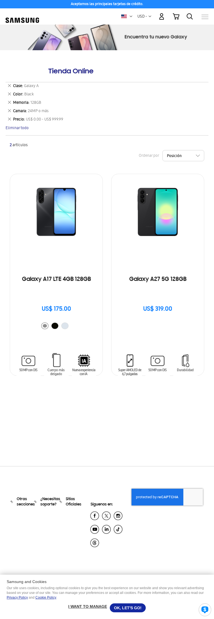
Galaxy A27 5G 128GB (157, 279)
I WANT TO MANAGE (87, 606)
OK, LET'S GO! (128, 608)
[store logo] (22, 14)
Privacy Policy (17, 597)
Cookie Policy (45, 597)
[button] (131, 16)
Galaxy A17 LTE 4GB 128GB (56, 279)
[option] (44, 325)
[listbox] (56, 326)
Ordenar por (149, 156)
